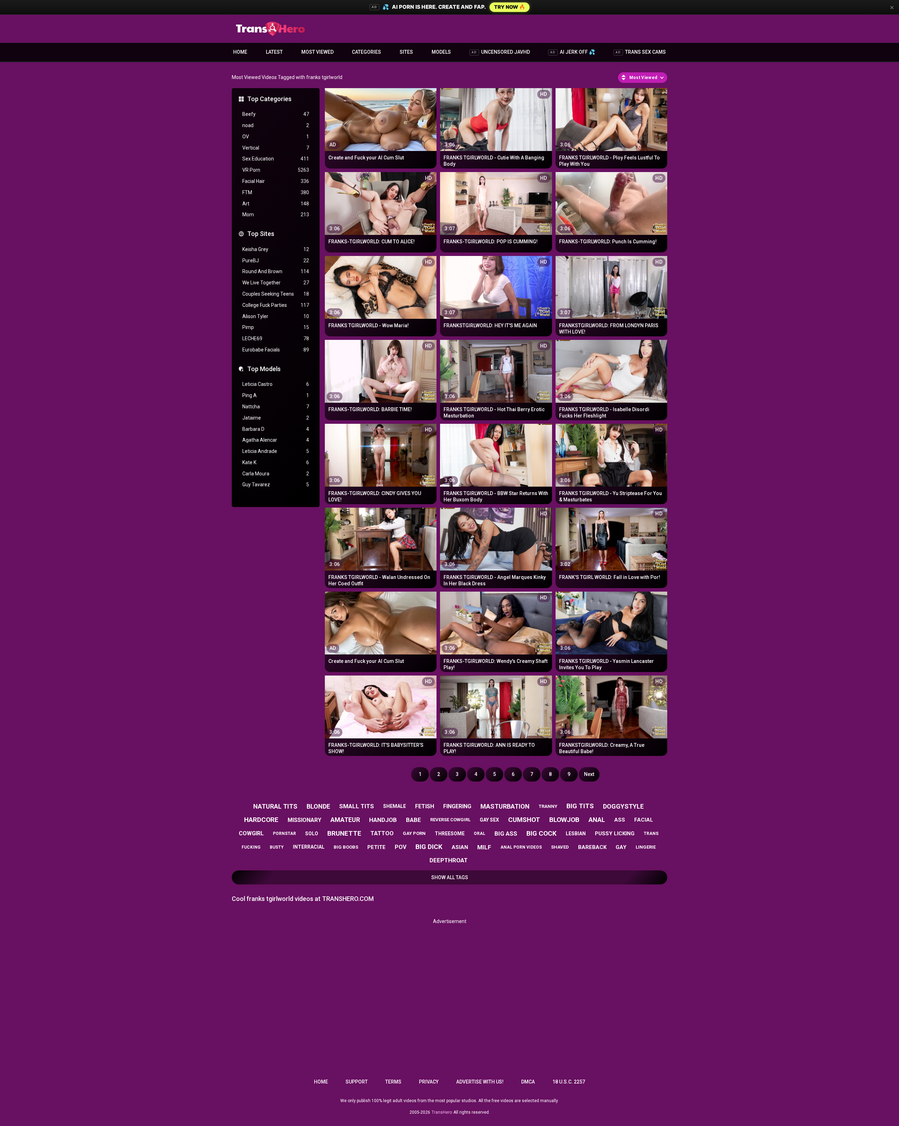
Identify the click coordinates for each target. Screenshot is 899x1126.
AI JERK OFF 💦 (572, 52)
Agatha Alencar (275, 440)
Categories (366, 52)
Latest (274, 52)
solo (311, 833)
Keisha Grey (275, 249)
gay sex (489, 820)
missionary (304, 820)
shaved (560, 847)
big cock (541, 833)
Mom (275, 214)
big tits (580, 806)
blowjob (564, 820)
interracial (308, 847)
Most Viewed (317, 52)
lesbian (576, 833)
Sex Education (275, 159)
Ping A (275, 395)
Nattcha (275, 406)
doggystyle (623, 806)
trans (651, 833)
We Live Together (275, 282)
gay (621, 847)
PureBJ (275, 260)
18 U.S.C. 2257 (568, 1082)
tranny (548, 806)
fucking (251, 847)
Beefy (275, 114)
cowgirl (251, 833)
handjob (383, 819)
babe (413, 819)
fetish (424, 806)
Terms (393, 1082)
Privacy (429, 1082)
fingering (457, 806)
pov (400, 847)
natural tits (275, 806)
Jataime (275, 418)
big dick (428, 847)
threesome (450, 833)
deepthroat (448, 860)
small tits (356, 806)
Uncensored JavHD (501, 52)
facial (643, 820)
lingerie (646, 847)
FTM (275, 192)
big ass (505, 833)
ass (619, 820)
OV (275, 136)
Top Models (264, 369)
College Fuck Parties (275, 305)
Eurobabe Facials (275, 350)
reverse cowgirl (450, 819)
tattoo (382, 833)
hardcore (261, 820)
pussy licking (615, 833)
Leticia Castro (275, 384)
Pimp (275, 327)
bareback (592, 847)
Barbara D (275, 429)
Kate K (275, 462)
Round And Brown (275, 271)
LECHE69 (275, 338)
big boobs (346, 847)
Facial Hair (275, 181)
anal (597, 819)
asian (460, 847)
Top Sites (260, 233)
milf (484, 847)
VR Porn (275, 170)
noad (275, 125)
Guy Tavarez (275, 484)
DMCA (528, 1082)
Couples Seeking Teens (275, 294)
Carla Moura (275, 473)
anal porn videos (521, 847)
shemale (394, 806)
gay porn (414, 833)
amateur (345, 819)
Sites (406, 52)
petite (376, 847)
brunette (344, 833)
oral (479, 833)
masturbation (505, 806)
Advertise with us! (480, 1082)
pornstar (284, 833)
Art (275, 203)
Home (240, 52)
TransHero (442, 1112)
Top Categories (269, 99)
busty (277, 847)
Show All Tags (449, 877)
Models (441, 52)
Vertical (275, 148)
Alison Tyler (275, 316)
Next (589, 774)
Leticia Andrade (275, 451)
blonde (318, 806)
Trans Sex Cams (641, 52)
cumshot (524, 820)
